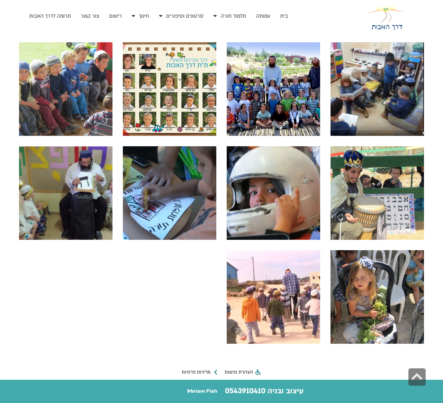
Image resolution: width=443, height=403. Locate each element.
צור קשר (90, 15)
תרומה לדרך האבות (50, 15)
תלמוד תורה (233, 15)
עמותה (263, 15)
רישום (115, 15)
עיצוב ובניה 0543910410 (264, 391)
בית (284, 15)
